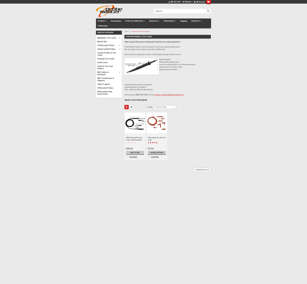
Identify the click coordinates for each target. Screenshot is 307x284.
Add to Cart (135, 153)
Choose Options (156, 153)
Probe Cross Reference (134, 21)
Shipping (183, 21)
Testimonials (103, 26)
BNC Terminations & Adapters (105, 79)
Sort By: (150, 107)
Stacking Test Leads (105, 59)
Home (126, 31)
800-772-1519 (175, 2)
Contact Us (195, 21)
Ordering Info (169, 21)
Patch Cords (102, 62)
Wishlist (188, 2)
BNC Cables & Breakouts (103, 73)
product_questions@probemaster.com (169, 95)
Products (101, 21)
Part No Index (116, 21)
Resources (153, 21)
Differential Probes (105, 88)
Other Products (103, 84)
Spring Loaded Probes (106, 49)
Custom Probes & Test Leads (106, 54)
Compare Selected (202, 170)
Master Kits (102, 41)
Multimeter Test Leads (106, 38)
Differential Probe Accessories (104, 93)
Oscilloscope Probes (105, 45)
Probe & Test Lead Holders (105, 67)
